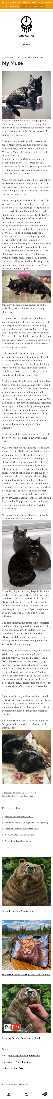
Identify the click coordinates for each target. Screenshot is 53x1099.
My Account (9, 1095)
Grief (14, 796)
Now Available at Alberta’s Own (19, 835)
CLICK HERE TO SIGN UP (33, 6)
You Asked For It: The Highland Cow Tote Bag (26, 823)
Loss (20, 796)
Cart (40, 1092)
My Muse (12, 63)
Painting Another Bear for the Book (22, 829)
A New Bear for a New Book (18, 841)
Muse (25, 796)
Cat (8, 796)
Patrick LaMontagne (33, 57)
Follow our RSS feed (13, 1068)
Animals (17, 793)
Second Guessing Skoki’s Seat (19, 817)
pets (31, 796)
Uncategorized (29, 793)
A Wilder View (23, 1062)
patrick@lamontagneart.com (24, 1055)
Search (26, 1095)
